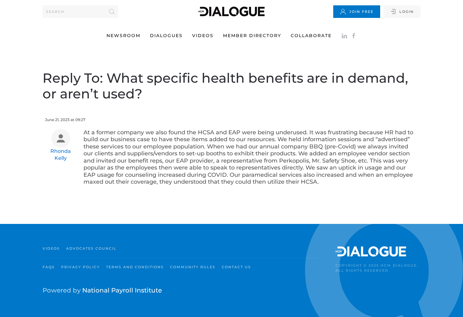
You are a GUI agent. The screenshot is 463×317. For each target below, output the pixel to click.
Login (406, 11)
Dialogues (166, 35)
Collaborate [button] (311, 35)
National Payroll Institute (122, 290)
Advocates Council (91, 248)
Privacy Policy (80, 267)
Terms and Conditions (135, 267)
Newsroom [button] (123, 35)
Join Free (361, 11)
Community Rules (192, 267)
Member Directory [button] (252, 35)
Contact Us (236, 267)
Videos (203, 35)
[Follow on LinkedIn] (344, 35)
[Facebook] (354, 35)
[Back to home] (231, 11)
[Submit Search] (112, 11)
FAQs (49, 267)
